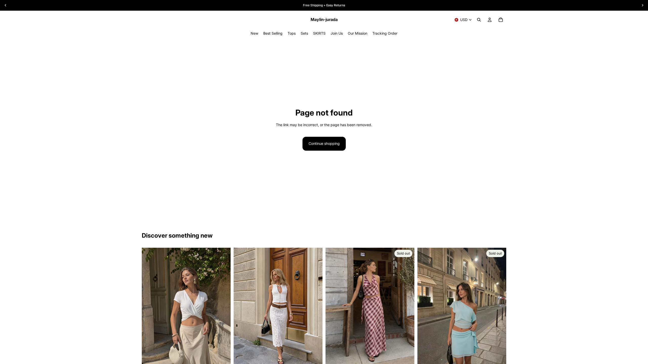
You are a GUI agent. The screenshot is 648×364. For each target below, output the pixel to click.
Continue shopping (324, 143)
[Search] (478, 19)
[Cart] (500, 19)
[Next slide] (406, 306)
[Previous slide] (333, 306)
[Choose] (222, 358)
